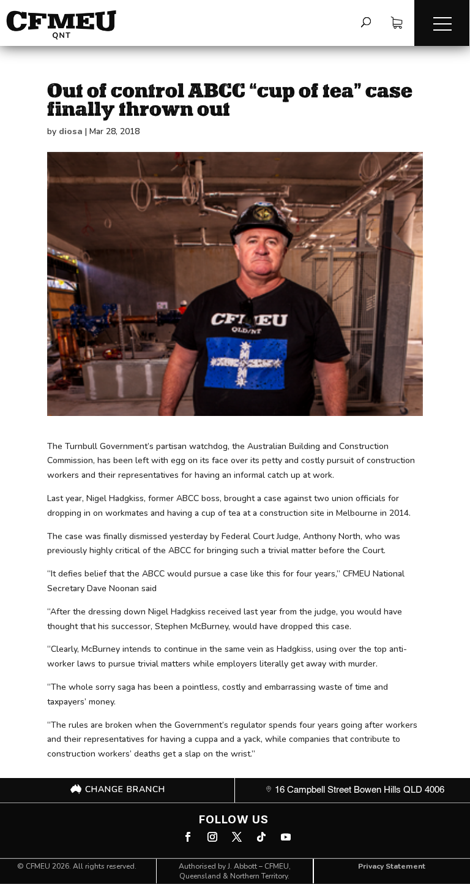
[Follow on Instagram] (212, 837)
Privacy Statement (391, 866)
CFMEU (38, 866)
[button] (441, 23)
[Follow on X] (237, 837)
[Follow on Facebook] (188, 837)
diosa (71, 131)
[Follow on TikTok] (261, 837)
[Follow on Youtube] (286, 837)
